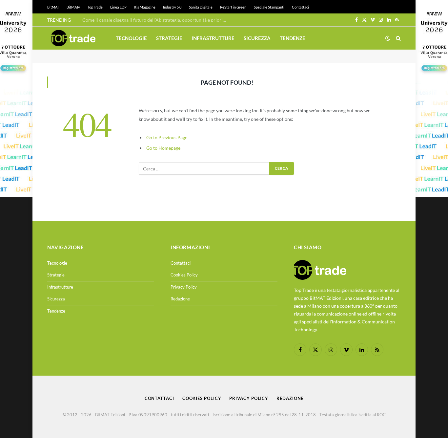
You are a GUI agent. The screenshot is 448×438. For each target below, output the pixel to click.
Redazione (180, 298)
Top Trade (95, 7)
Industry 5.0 (172, 7)
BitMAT (53, 7)
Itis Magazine (144, 7)
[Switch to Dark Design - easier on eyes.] (388, 38)
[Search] (398, 38)
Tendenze (292, 38)
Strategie (169, 38)
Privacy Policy (184, 287)
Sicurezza (257, 38)
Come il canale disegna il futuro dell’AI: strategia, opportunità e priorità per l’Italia (156, 20)
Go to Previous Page (166, 137)
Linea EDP (118, 7)
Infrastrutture (213, 38)
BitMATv (73, 7)
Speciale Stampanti (269, 7)
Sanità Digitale (201, 7)
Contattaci (300, 7)
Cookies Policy (184, 274)
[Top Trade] (73, 38)
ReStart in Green (233, 7)
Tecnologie (131, 38)
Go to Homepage (163, 148)
